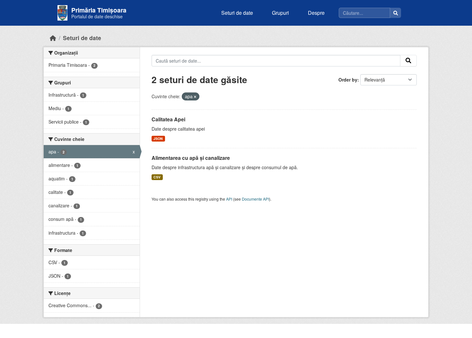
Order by (347, 79)
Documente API (255, 199)
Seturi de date (237, 12)
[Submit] (408, 60)
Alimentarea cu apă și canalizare (191, 157)
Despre (316, 12)
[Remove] (195, 96)
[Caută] (395, 13)
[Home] (53, 38)
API (229, 199)
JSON (158, 138)
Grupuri (280, 12)
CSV (157, 177)
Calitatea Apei (168, 119)
